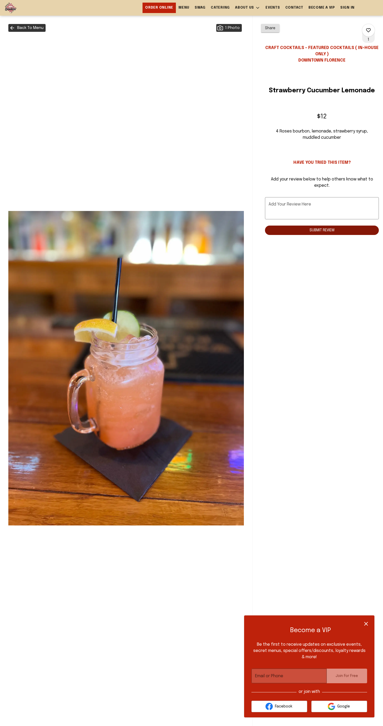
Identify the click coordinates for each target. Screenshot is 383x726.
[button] (247, 8)
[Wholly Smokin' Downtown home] (27, 7)
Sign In (347, 7)
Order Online (159, 7)
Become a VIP (321, 7)
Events (272, 7)
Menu (183, 7)
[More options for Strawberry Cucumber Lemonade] (368, 30)
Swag (200, 7)
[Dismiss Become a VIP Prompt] (366, 624)
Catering (220, 7)
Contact (294, 7)
